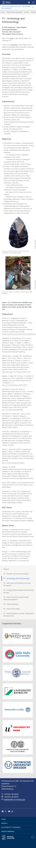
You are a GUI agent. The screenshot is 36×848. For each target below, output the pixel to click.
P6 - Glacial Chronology (12, 609)
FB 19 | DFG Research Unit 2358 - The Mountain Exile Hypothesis (33, 7)
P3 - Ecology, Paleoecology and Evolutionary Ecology (19, 591)
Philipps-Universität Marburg (11, 840)
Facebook (2, 811)
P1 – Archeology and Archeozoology (16, 578)
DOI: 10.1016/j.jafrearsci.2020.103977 (14, 385)
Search (33, 2)
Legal (3, 819)
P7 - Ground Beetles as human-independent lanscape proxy (19, 614)
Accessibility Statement (11, 827)
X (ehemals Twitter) (5, 811)
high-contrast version (28, 2)
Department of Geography (14, 12)
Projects (26, 12)
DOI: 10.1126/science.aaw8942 (12, 409)
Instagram (12, 811)
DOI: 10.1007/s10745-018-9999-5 (13, 463)
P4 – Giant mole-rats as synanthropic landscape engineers (16, 598)
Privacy (4, 823)
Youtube (9, 811)
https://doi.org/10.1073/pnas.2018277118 (16, 372)
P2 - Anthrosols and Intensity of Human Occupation (17, 584)
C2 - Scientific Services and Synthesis (16, 574)
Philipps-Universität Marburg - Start (7, 2)
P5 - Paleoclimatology (11, 604)
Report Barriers (7, 831)
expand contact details (33, 837)
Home (2, 12)
